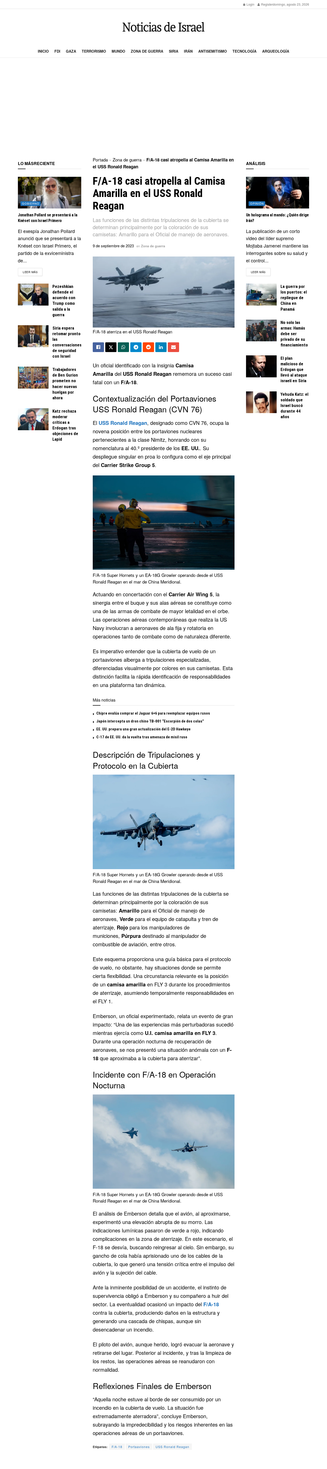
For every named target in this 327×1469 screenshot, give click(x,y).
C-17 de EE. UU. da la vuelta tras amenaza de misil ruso (141, 737)
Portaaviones (139, 1446)
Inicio (43, 51)
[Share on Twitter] (110, 347)
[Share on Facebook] (98, 347)
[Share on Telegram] (136, 347)
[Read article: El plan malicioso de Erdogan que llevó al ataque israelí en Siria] (261, 366)
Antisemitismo (212, 51)
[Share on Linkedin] (161, 347)
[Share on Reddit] (148, 347)
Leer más (32, 272)
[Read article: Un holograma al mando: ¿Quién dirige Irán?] (277, 192)
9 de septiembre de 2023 (113, 245)
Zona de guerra (147, 51)
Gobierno (30, 203)
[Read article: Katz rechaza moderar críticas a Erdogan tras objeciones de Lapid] (33, 419)
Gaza (71, 51)
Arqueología (275, 51)
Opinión (257, 203)
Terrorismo (94, 51)
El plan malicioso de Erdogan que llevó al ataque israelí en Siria (294, 369)
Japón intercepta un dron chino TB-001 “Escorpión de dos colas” (150, 721)
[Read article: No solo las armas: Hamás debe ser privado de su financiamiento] (261, 331)
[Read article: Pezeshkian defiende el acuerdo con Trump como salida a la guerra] (33, 295)
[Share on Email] (173, 347)
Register (266, 4)
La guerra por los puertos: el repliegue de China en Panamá (294, 297)
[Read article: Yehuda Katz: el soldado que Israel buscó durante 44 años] (261, 402)
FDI (57, 51)
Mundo (118, 51)
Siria (173, 51)
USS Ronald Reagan (123, 422)
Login (250, 4)
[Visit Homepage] (163, 27)
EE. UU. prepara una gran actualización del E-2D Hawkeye (143, 729)
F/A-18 (211, 1304)
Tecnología (244, 51)
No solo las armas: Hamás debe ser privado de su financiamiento (294, 333)
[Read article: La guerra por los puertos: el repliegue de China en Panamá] (261, 295)
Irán (188, 51)
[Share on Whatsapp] (123, 347)
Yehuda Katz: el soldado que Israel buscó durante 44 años (294, 405)
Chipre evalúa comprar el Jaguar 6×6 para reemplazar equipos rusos (153, 713)
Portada (100, 159)
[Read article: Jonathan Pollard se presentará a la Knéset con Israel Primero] (49, 192)
